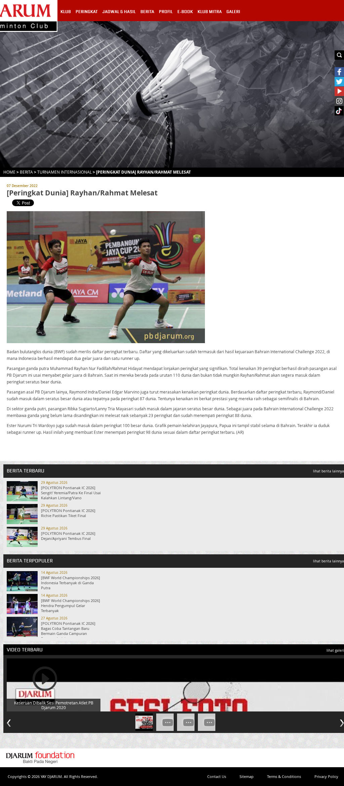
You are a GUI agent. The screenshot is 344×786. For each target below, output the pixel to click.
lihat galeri (335, 650)
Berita (26, 172)
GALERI (233, 12)
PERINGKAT (87, 12)
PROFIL (166, 12)
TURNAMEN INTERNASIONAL (64, 172)
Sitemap (247, 776)
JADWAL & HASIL (119, 12)
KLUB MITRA (210, 12)
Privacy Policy (326, 776)
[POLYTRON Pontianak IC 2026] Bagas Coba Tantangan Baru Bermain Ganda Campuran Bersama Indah (68, 631)
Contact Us (216, 776)
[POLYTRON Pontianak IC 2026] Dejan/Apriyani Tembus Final (68, 536)
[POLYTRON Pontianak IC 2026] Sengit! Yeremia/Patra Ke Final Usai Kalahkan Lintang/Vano (71, 492)
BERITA (147, 12)
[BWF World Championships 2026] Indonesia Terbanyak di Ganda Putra (70, 582)
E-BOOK (185, 12)
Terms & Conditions (284, 776)
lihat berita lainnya (328, 471)
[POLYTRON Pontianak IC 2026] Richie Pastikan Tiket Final (68, 513)
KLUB (65, 12)
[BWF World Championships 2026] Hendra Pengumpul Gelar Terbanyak (70, 605)
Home (9, 172)
